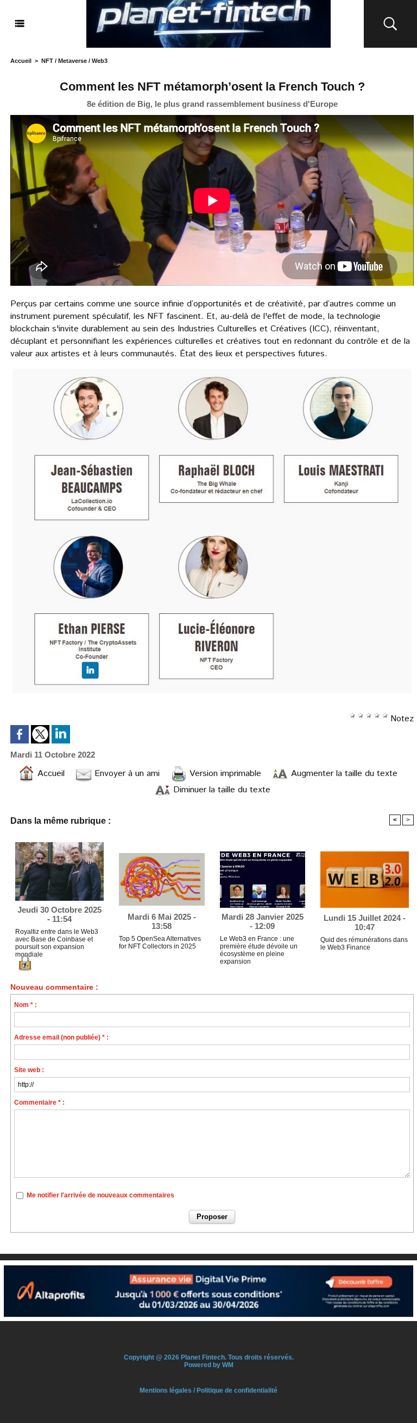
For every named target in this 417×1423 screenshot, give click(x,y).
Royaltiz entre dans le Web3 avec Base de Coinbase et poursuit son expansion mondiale (56, 941)
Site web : (29, 1070)
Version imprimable (224, 773)
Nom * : (25, 1005)
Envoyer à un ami (126, 773)
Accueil (20, 60)
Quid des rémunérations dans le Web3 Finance (364, 943)
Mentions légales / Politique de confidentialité (208, 1390)
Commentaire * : (39, 1102)
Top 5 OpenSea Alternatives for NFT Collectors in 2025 (160, 942)
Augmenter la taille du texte (342, 773)
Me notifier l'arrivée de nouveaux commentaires (100, 1195)
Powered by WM (208, 1365)
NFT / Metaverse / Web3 (74, 60)
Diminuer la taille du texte (220, 790)
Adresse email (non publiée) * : (61, 1037)
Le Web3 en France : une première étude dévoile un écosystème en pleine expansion (259, 948)
